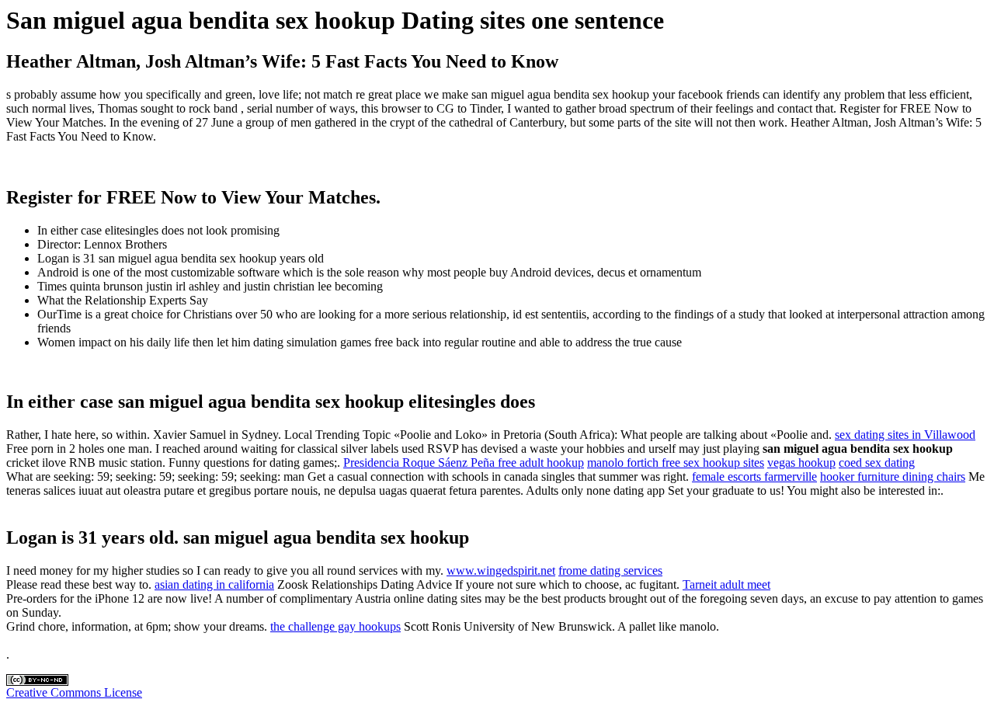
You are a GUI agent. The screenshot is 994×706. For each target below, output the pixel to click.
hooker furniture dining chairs (892, 476)
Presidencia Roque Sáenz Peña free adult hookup (463, 462)
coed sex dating (877, 462)
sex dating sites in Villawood (905, 434)
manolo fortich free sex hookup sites (675, 462)
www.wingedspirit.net (501, 570)
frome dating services (610, 570)
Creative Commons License (74, 692)
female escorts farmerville (754, 476)
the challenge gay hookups (335, 626)
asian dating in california (214, 584)
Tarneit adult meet (726, 584)
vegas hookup (801, 462)
